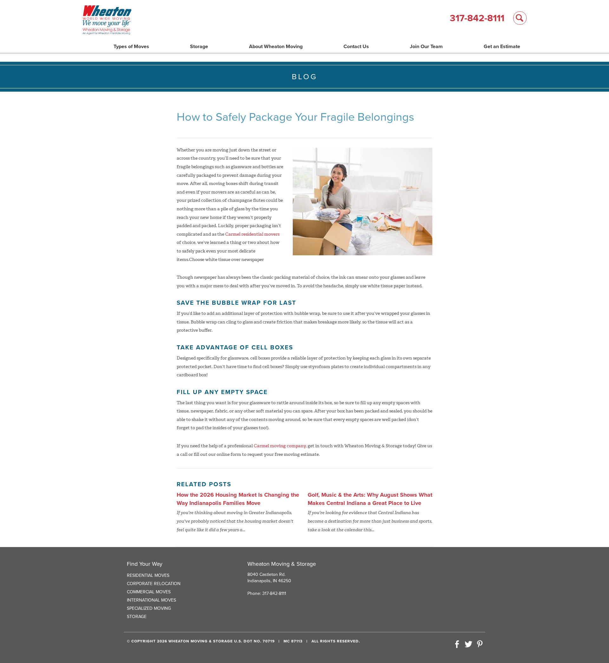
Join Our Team (426, 46)
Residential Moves (148, 575)
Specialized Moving (149, 608)
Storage (199, 46)
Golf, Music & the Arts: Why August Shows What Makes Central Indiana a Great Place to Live (370, 499)
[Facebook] (457, 645)
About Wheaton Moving (276, 46)
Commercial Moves (149, 592)
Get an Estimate (502, 46)
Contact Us (356, 46)
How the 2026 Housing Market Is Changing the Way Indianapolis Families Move (238, 499)
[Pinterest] (479, 645)
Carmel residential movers (252, 234)
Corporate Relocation (153, 583)
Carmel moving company (280, 446)
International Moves (151, 600)
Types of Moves (131, 46)
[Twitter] (468, 645)
